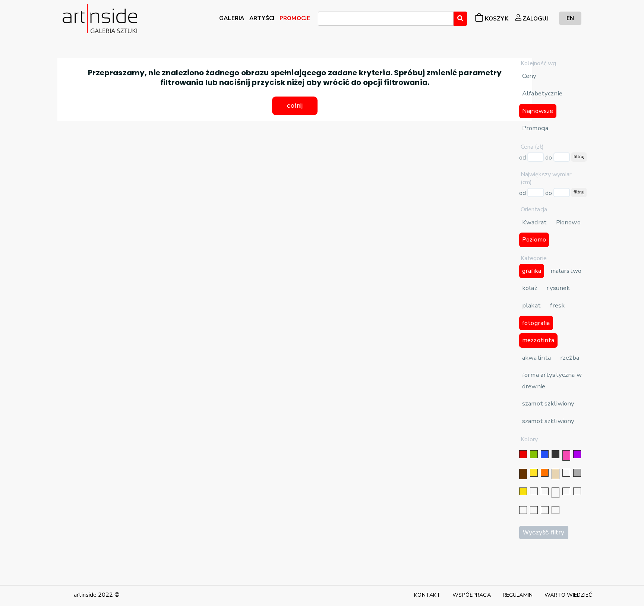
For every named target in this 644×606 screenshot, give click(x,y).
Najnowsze (537, 111)
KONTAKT (427, 595)
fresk (557, 305)
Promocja (535, 128)
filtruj (579, 157)
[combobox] (386, 19)
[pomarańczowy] (544, 472)
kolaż (529, 288)
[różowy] (566, 455)
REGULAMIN (518, 595)
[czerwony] (523, 454)
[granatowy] (566, 491)
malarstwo (565, 270)
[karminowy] (523, 510)
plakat (531, 305)
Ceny (529, 76)
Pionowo (568, 222)
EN (570, 18)
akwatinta (536, 357)
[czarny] (555, 454)
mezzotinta (538, 340)
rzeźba (569, 357)
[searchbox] (322, 20)
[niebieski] (544, 454)
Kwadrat (534, 222)
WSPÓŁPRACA (471, 595)
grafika (531, 270)
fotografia (536, 323)
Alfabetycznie (542, 93)
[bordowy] (544, 510)
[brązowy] (523, 474)
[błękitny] (577, 491)
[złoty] (523, 491)
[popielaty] (533, 510)
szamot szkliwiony (548, 403)
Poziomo (534, 239)
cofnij (295, 105)
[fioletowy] (577, 454)
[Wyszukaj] (460, 19)
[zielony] (533, 454)
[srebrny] (533, 491)
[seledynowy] (555, 510)
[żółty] (533, 472)
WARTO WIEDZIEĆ (568, 595)
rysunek (558, 288)
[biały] (566, 472)
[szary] (577, 472)
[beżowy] (555, 474)
